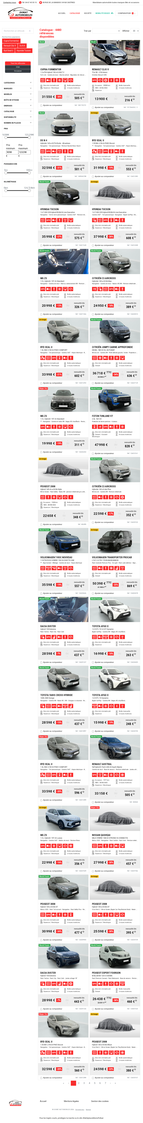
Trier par (87, 31)
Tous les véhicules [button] (18, 63)
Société (87, 13)
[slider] (5, 137)
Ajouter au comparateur (52, 105)
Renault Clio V (10, 46)
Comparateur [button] (125, 13)
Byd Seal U (8, 50)
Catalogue (75, 13)
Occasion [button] (18, 71)
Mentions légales (71, 1101)
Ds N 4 (22, 46)
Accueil (61, 13)
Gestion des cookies (100, 1101)
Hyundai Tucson (24, 50)
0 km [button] (18, 67)
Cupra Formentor (11, 41)
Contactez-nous (9, 2)
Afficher (125, 31)
